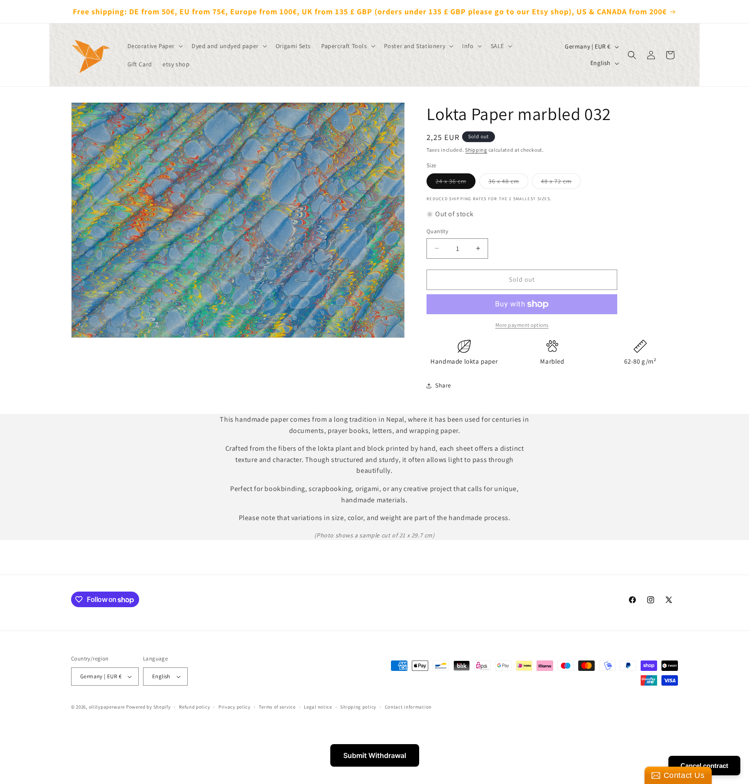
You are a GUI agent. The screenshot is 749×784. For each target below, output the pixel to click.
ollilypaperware (107, 707)
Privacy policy (234, 707)
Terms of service (277, 707)
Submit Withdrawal (374, 755)
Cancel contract (704, 765)
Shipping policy (358, 707)
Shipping (476, 149)
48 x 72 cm (561, 183)
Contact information (408, 707)
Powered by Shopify (148, 707)
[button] (154, 46)
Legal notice (318, 707)
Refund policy (194, 707)
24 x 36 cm (455, 183)
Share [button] (443, 385)
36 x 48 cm (508, 183)
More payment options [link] (522, 325)
